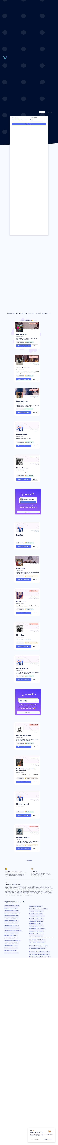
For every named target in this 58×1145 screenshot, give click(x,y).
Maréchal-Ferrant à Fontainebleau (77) (12, 940)
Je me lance (27, 512)
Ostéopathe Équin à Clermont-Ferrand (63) (38, 945)
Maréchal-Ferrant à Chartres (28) (11, 925)
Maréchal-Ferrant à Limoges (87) (11, 952)
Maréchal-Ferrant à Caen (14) (10, 923)
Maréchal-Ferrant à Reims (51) (35, 923)
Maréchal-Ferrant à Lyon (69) (35, 906)
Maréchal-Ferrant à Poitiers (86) (35, 918)
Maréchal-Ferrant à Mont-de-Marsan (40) (37, 908)
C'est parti (28, 124)
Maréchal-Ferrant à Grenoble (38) (11, 943)
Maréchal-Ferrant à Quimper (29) (36, 921)
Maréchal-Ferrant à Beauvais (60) (11, 915)
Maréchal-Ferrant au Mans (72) (10, 947)
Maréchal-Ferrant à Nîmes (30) (35, 913)
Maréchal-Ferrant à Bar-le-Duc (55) (11, 913)
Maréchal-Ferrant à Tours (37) (35, 936)
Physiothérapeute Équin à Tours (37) (36, 942)
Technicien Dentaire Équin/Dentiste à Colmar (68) (39, 956)
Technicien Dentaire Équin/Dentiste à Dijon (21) (39, 954)
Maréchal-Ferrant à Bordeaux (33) (11, 918)
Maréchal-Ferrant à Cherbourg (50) (11, 928)
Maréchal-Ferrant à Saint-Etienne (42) (37, 928)
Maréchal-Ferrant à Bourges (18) (10, 920)
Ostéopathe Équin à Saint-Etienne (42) (37, 948)
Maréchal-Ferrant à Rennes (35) (35, 926)
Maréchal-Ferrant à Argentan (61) (11, 910)
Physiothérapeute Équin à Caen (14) (36, 939)
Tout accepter (48, 1139)
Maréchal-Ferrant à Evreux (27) (10, 938)
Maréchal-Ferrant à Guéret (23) (10, 945)
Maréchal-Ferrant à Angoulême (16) (11, 905)
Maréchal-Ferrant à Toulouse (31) (36, 933)
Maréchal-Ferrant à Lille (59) (10, 950)
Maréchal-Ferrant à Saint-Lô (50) (36, 931)
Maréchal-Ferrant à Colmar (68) (10, 933)
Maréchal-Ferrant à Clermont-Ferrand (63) (13, 930)
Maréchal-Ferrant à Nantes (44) (35, 911)
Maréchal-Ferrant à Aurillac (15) (10, 908)
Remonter (29, 860)
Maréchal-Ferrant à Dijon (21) (10, 935)
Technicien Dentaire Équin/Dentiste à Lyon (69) (39, 951)
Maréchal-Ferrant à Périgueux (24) (36, 916)
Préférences (36, 1139)
